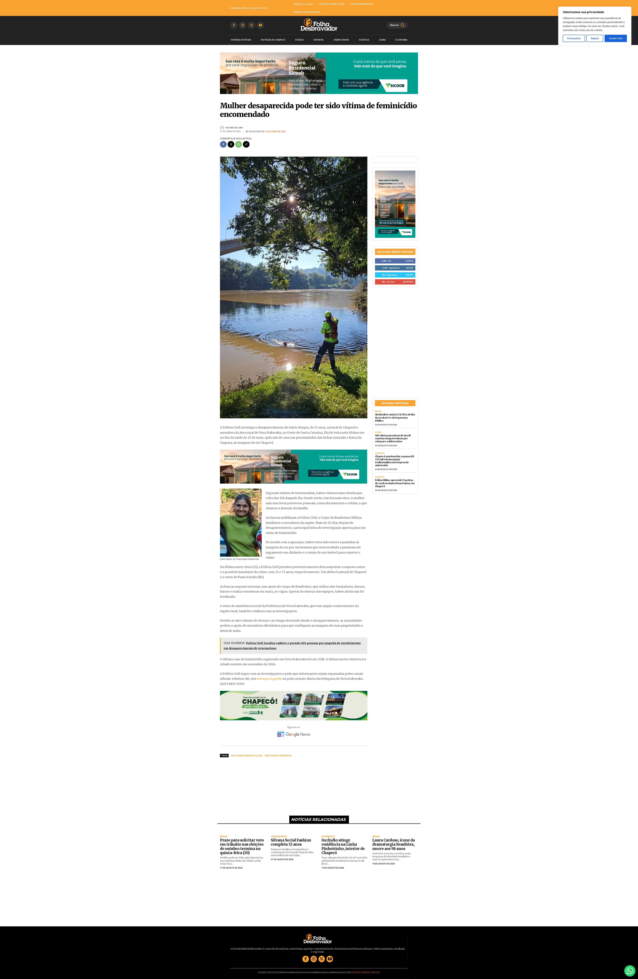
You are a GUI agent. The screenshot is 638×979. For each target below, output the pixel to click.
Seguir (409, 266)
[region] (594, 26)
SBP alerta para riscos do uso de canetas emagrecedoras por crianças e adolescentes (393, 436)
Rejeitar (595, 38)
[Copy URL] (246, 142)
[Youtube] (260, 25)
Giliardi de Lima (234, 126)
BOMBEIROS (328, 834)
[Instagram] (242, 25)
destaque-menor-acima (247, 753)
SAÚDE (378, 430)
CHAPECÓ (379, 451)
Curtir (409, 259)
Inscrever (408, 280)
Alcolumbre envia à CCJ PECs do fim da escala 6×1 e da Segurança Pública (395, 415)
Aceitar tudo (616, 38)
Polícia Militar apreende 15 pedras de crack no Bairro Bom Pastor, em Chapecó (395, 481)
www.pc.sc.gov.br (269, 677)
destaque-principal (278, 753)
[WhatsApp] (238, 142)
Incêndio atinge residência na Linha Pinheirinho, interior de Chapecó (343, 844)
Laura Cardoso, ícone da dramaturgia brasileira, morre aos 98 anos (393, 842)
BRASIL (378, 410)
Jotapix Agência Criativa (365, 970)
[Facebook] (233, 25)
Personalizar (574, 38)
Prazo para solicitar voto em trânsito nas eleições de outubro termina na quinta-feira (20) (242, 844)
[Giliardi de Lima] (222, 126)
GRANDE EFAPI (279, 834)
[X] (251, 25)
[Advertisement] (293, 783)
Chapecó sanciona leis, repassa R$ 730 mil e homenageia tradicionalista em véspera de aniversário (394, 459)
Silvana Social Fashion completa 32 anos (291, 840)
